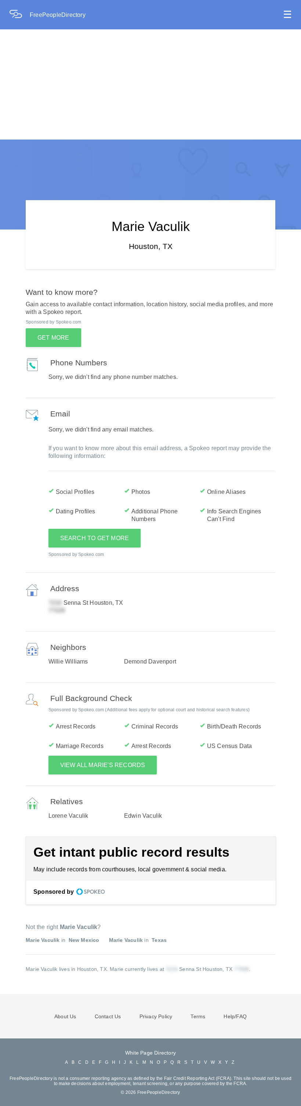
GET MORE (53, 338)
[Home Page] (19, 15)
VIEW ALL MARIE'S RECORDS (102, 765)
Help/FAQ (235, 1016)
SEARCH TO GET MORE (94, 538)
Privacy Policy (156, 1016)
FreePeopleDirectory (58, 15)
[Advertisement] (150, 84)
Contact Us (108, 1016)
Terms (198, 1016)
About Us (65, 1016)
